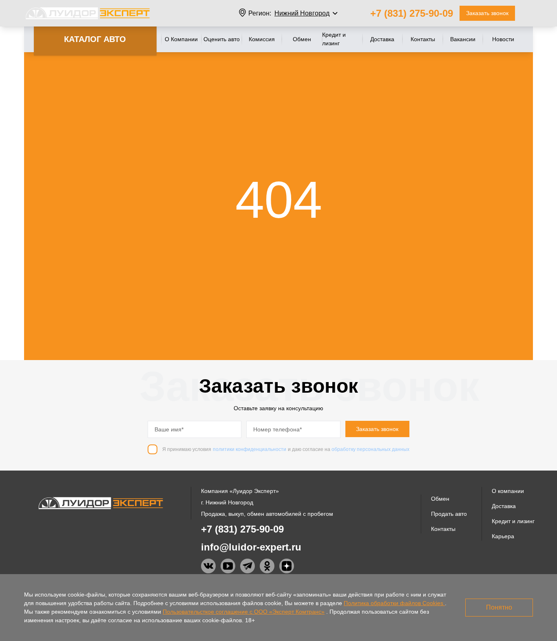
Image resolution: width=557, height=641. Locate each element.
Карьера (503, 536)
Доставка (382, 39)
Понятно (499, 607)
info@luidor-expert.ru (251, 547)
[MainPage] (87, 13)
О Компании (181, 39)
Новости (503, 39)
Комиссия (262, 39)
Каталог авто (95, 39)
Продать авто (449, 514)
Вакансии (462, 39)
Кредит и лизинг (334, 38)
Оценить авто (221, 39)
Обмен (302, 39)
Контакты (423, 39)
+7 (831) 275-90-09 (411, 13)
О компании (508, 491)
